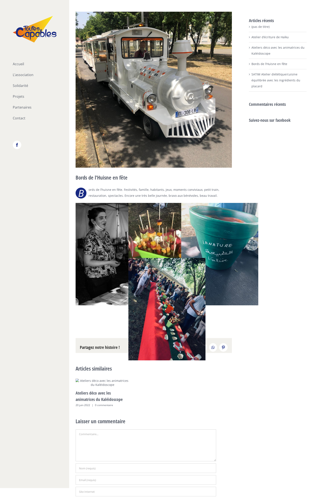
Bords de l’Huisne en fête (269, 64)
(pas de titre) (260, 27)
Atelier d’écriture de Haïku (270, 37)
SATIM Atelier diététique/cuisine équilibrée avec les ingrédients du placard (275, 80)
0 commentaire (104, 405)
